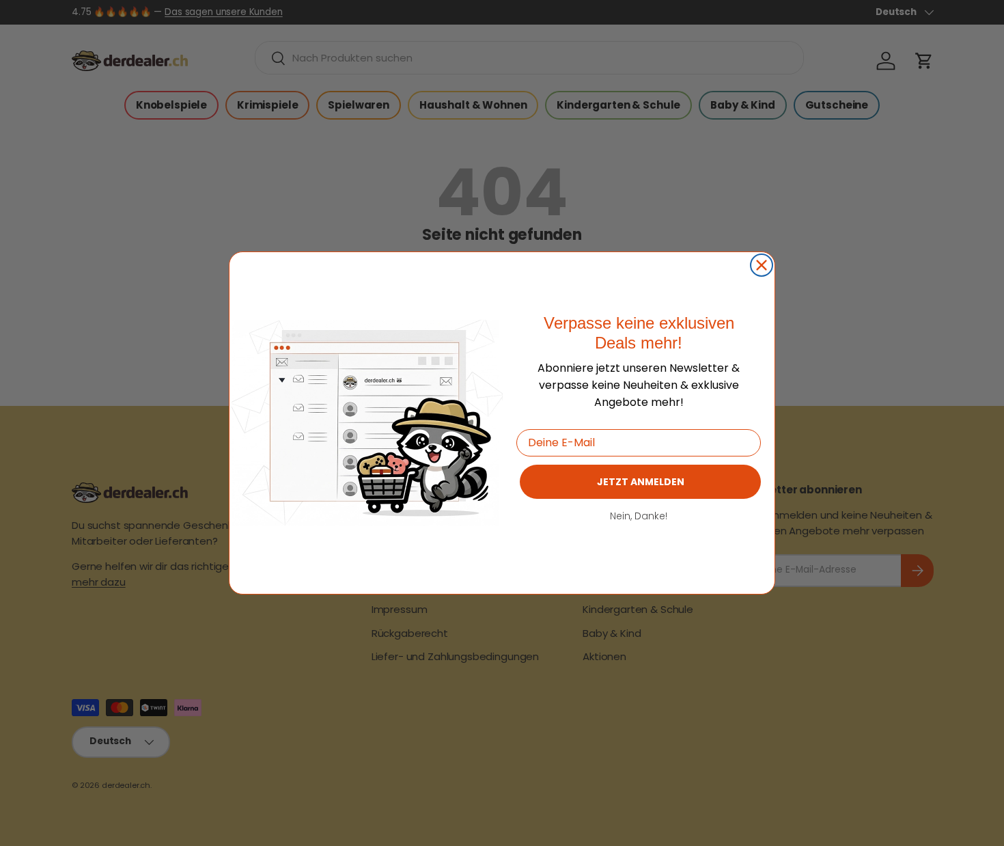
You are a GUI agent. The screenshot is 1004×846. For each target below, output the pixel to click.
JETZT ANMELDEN (640, 482)
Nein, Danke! (638, 516)
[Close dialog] (761, 265)
